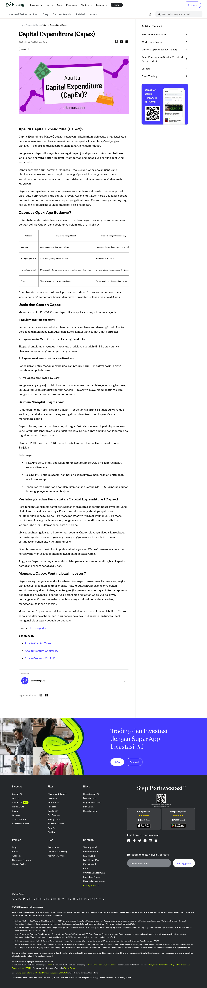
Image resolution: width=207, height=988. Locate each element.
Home (21, 24)
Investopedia (38, 628)
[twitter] (121, 42)
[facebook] (127, 42)
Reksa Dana (69, 967)
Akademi (30, 24)
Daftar (117, 761)
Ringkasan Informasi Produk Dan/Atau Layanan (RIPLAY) (42, 972)
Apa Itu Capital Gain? (38, 643)
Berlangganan (184, 863)
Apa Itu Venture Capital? (40, 658)
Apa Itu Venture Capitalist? (41, 650)
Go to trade (192, 4)
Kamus (38, 24)
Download (134, 761)
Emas (49, 964)
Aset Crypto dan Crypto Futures (102, 964)
